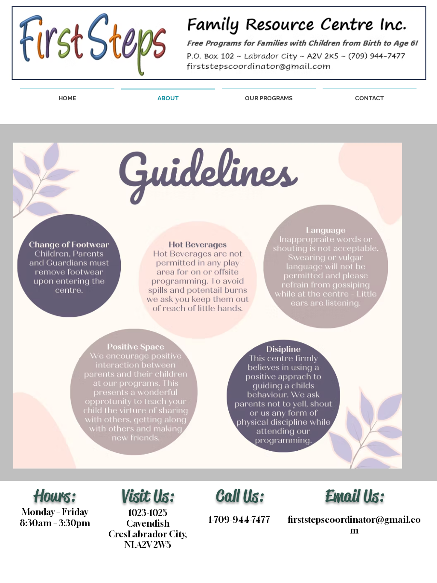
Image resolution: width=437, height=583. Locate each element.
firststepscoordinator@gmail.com (354, 525)
